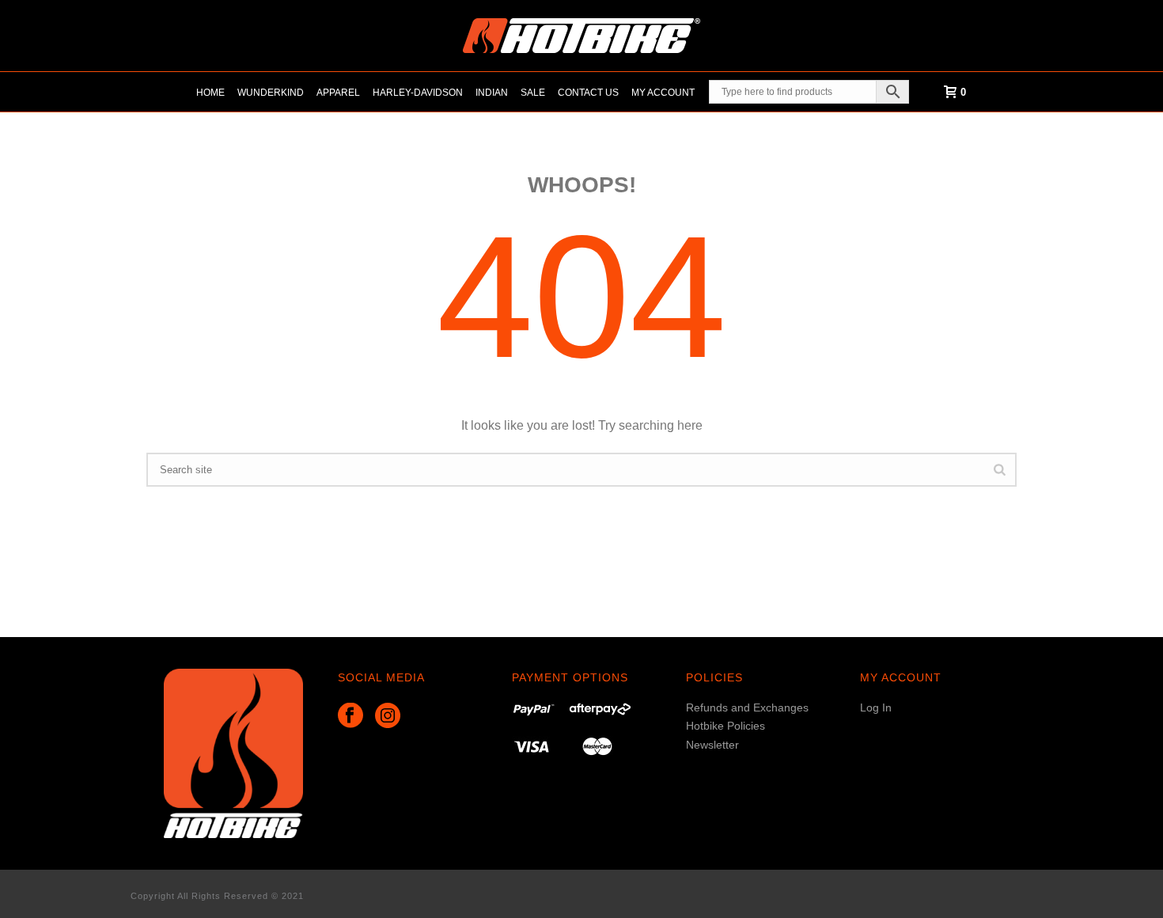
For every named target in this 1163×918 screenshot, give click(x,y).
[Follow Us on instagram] (387, 716)
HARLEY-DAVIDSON (418, 92)
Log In (876, 707)
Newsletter (712, 744)
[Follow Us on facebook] (350, 716)
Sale (533, 92)
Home (210, 92)
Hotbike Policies (725, 725)
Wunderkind (270, 92)
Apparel (338, 92)
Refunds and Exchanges (747, 707)
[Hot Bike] (581, 35)
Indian (491, 92)
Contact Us (588, 92)
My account (663, 92)
